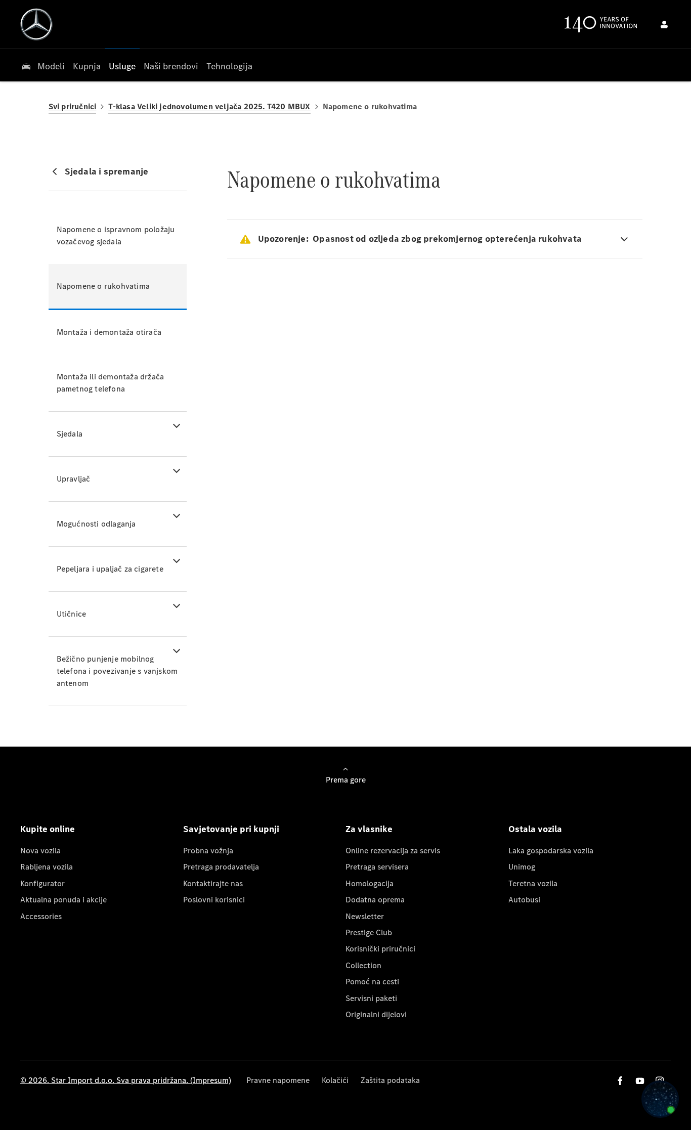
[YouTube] (640, 1080)
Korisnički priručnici (380, 948)
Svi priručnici (73, 106)
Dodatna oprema (375, 899)
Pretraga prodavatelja (221, 866)
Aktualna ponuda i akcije (63, 899)
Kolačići (335, 1080)
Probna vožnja (208, 850)
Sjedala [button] (69, 433)
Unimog (521, 866)
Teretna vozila (532, 883)
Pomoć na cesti (372, 981)
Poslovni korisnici (214, 899)
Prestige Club (369, 932)
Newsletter (365, 916)
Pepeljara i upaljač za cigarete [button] (110, 568)
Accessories (41, 916)
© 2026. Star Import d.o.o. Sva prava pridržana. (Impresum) (125, 1080)
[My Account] (664, 24)
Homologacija (370, 883)
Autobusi (524, 899)
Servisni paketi (371, 998)
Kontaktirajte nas (213, 883)
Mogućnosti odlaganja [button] (96, 523)
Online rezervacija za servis (393, 850)
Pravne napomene (278, 1080)
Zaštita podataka (390, 1080)
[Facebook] (620, 1080)
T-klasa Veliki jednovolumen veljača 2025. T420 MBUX (209, 106)
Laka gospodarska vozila (550, 850)
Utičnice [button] (72, 614)
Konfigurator (42, 883)
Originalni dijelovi (376, 1014)
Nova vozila (40, 850)
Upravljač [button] (74, 478)
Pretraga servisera (377, 866)
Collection (363, 965)
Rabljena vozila (46, 866)
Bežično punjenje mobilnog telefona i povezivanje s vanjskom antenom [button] (117, 671)
